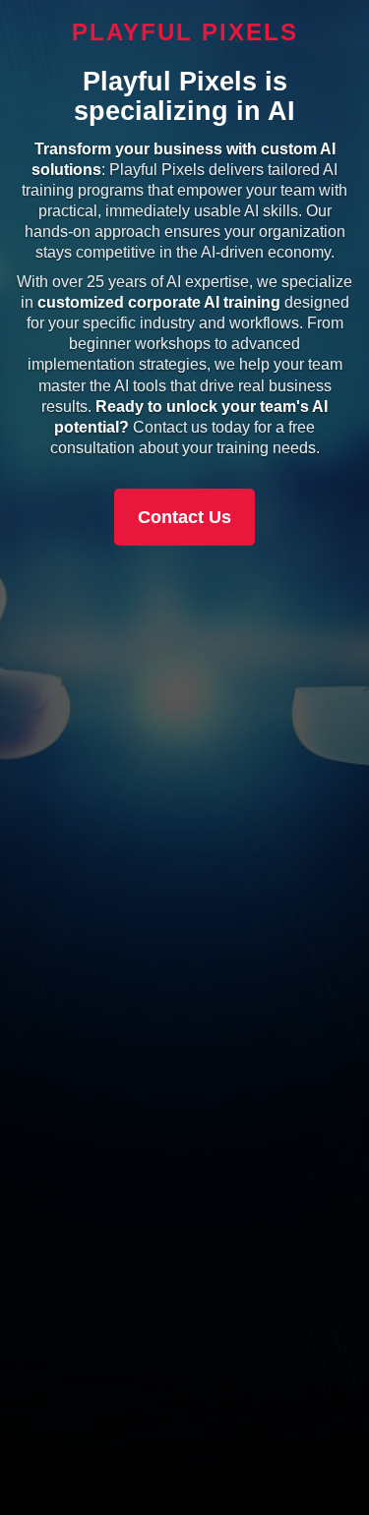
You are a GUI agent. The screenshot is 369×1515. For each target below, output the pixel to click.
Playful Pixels (185, 32)
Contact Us (184, 517)
